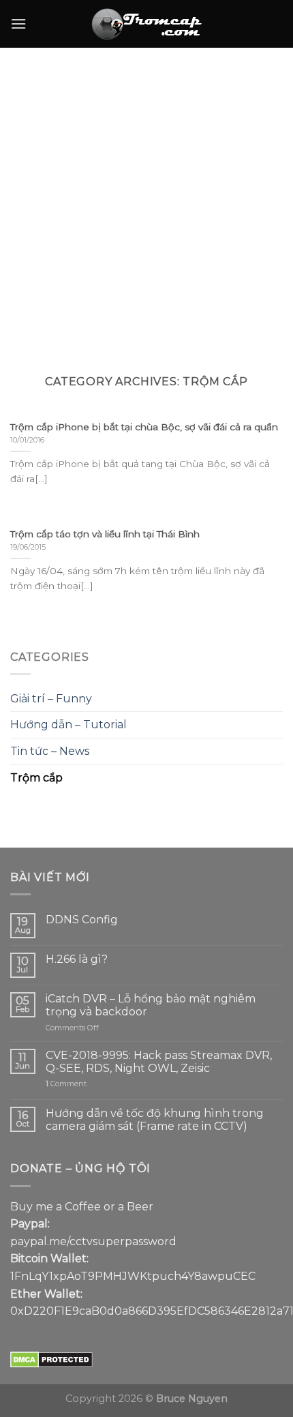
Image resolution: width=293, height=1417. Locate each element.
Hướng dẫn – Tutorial (68, 724)
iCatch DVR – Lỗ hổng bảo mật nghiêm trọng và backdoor (151, 1005)
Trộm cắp (36, 777)
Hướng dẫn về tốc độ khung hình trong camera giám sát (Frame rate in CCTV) (155, 1120)
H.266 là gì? (77, 959)
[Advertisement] (146, 201)
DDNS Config (82, 919)
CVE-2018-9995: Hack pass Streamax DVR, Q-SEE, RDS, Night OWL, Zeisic (159, 1062)
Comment (66, 1083)
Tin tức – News (49, 751)
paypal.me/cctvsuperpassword (93, 1241)
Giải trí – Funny (51, 698)
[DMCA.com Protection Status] (51, 1359)
